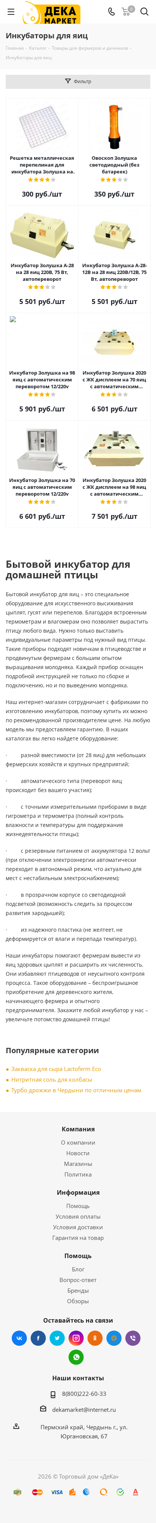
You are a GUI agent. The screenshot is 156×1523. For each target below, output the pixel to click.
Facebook (38, 1338)
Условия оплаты (78, 1216)
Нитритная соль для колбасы (51, 1079)
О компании (78, 1142)
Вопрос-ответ (78, 1280)
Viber (132, 1338)
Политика (78, 1174)
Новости (78, 1153)
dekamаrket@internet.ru (84, 1409)
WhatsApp (76, 1357)
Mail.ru (114, 1338)
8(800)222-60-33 (84, 1393)
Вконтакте (19, 1338)
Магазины (78, 1163)
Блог (78, 1269)
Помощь (78, 1206)
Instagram (76, 1338)
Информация (78, 1192)
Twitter (57, 1338)
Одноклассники (95, 1338)
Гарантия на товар (78, 1237)
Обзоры (78, 1301)
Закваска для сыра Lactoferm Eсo (56, 1069)
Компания (78, 1129)
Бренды (78, 1290)
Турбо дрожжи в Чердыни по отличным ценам (76, 1090)
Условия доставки (78, 1227)
